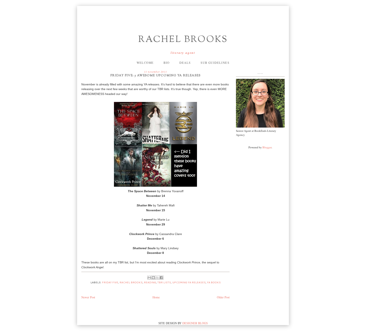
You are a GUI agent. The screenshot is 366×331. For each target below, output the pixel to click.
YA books (214, 282)
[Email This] (149, 277)
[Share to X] (157, 277)
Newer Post (88, 297)
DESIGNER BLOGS (195, 323)
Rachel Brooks (183, 39)
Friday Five (110, 282)
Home (156, 297)
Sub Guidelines (215, 63)
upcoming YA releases (189, 282)
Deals (185, 63)
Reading (150, 282)
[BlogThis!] (153, 277)
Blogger (267, 147)
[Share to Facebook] (161, 277)
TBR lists (164, 282)
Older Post (223, 297)
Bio (166, 63)
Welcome (145, 63)
